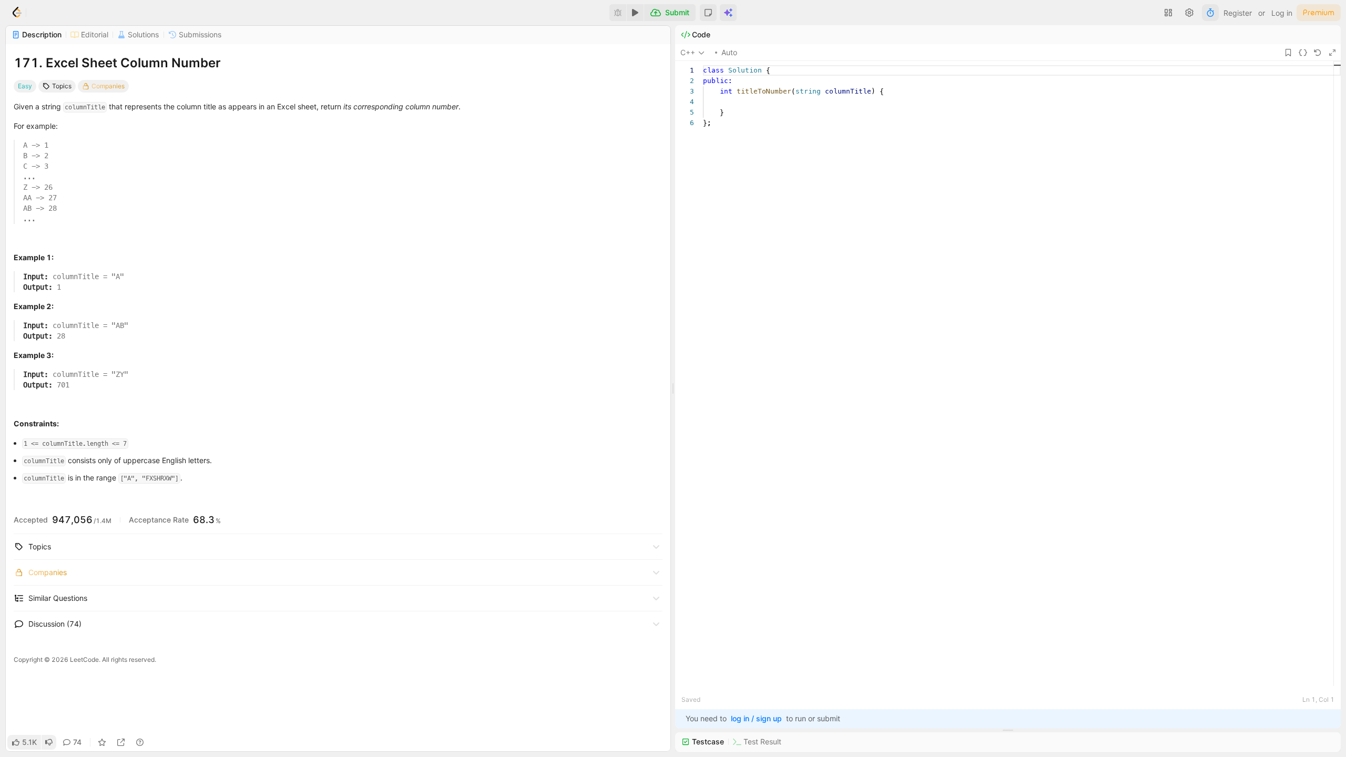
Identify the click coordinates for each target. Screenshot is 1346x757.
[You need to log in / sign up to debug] (617, 12)
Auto (729, 52)
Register (1237, 12)
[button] (708, 12)
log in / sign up (756, 718)
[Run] (635, 12)
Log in (1281, 12)
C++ (687, 52)
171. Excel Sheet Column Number (117, 62)
